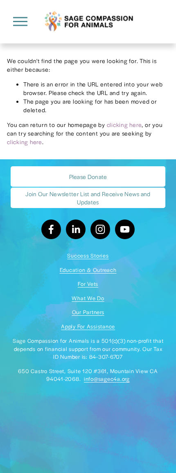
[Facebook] (51, 229)
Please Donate (88, 176)
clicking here (124, 124)
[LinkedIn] (76, 229)
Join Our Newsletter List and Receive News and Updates (88, 198)
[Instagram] (100, 229)
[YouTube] (125, 229)
